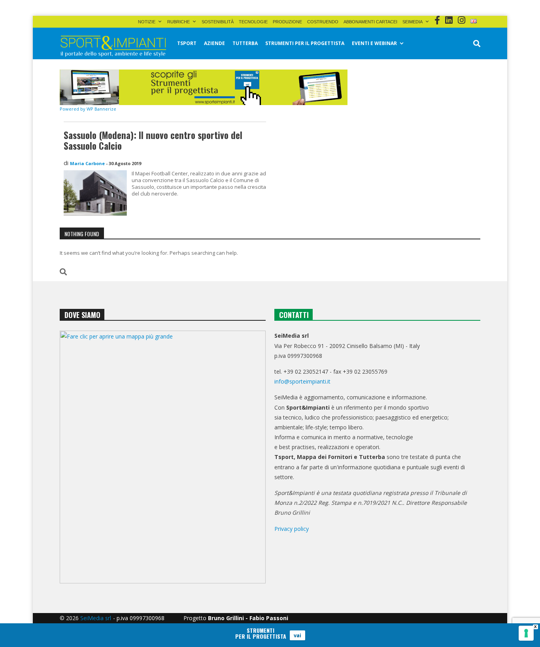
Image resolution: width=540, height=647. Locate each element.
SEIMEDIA (412, 21)
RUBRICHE (178, 21)
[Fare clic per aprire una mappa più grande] (163, 457)
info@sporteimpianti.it (302, 381)
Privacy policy (291, 528)
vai (297, 635)
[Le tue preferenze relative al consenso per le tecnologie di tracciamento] (526, 633)
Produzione (287, 21)
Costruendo (322, 21)
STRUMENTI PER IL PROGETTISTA (304, 43)
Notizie (146, 21)
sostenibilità (218, 21)
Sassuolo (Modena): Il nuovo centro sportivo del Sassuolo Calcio (153, 140)
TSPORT (186, 43)
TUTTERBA (245, 43)
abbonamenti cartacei (370, 21)
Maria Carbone (87, 163)
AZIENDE (214, 43)
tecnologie (253, 21)
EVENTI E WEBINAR (374, 43)
